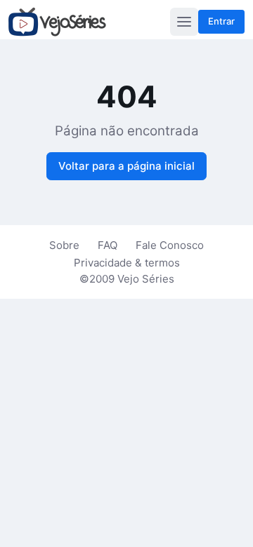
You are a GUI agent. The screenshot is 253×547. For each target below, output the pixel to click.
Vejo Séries (145, 278)
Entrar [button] (221, 21)
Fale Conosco (170, 245)
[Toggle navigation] (184, 22)
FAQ (107, 245)
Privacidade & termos (127, 262)
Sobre (64, 245)
